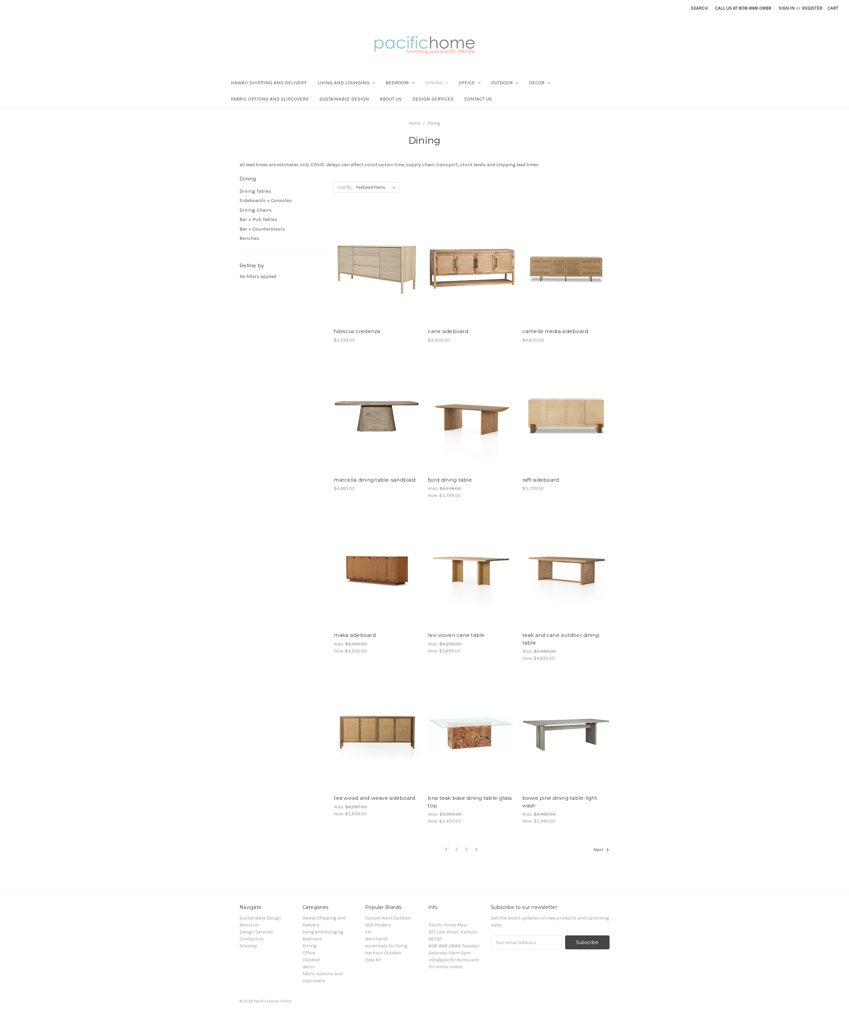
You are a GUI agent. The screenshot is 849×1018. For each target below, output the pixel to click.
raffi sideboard (540, 480)
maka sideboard (355, 635)
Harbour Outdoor (383, 953)
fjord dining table (450, 480)
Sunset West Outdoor (388, 918)
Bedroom (398, 83)
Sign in (787, 8)
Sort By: (345, 187)
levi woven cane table (456, 635)
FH (368, 932)
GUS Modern (378, 925)
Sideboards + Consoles (265, 200)
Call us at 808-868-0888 (743, 8)
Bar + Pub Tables (258, 219)
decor (537, 83)
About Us (391, 99)
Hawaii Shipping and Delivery (269, 83)
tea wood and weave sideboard (374, 798)
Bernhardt (376, 939)
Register (812, 8)
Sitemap (248, 946)
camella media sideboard (555, 331)
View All (373, 960)
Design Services (433, 99)
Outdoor (502, 83)
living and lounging (344, 83)
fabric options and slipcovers (270, 99)
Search (699, 8)
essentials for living (386, 946)
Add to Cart (377, 272)
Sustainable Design (344, 99)
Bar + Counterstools (262, 229)
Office (467, 83)
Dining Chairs (255, 210)
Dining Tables (255, 191)
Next (598, 849)
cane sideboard (448, 331)
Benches (249, 238)
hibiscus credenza (357, 331)
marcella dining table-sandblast (375, 480)
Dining (434, 83)
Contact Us (478, 99)
